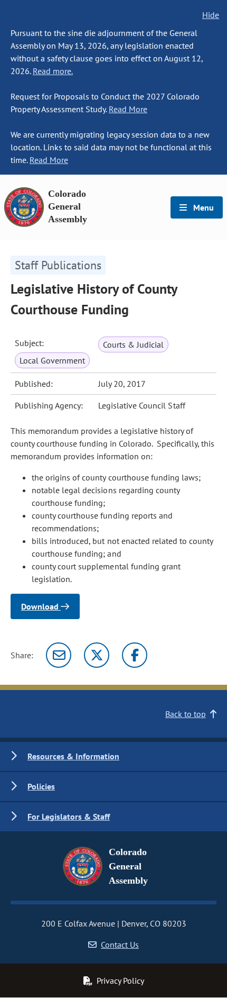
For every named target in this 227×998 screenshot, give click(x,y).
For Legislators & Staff (68, 816)
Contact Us (120, 944)
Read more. (53, 71)
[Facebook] (134, 655)
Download (41, 606)
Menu (202, 207)
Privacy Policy (120, 980)
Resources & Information (73, 756)
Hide (210, 15)
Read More (128, 109)
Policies (41, 786)
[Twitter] (96, 655)
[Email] (58, 655)
